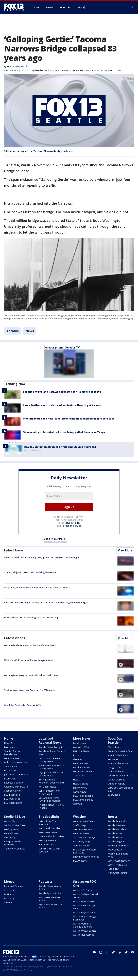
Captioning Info (12, 790)
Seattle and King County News (52, 753)
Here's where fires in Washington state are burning (31, 617)
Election (77, 759)
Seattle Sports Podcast (51, 893)
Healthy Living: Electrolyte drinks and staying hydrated (60, 446)
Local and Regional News (50, 740)
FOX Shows (10, 770)
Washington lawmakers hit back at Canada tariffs (30, 645)
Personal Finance (13, 886)
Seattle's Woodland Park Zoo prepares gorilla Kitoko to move (62, 391)
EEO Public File (12, 798)
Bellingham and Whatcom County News (51, 781)
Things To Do (115, 767)
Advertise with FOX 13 (16, 786)
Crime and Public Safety (51, 836)
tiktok (113, 952)
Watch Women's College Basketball (83, 925)
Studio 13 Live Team (15, 825)
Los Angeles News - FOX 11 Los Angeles (49, 799)
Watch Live (113, 747)
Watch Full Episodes (49, 828)
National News (81, 751)
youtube (94, 952)
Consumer (78, 775)
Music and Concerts (84, 771)
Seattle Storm (115, 833)
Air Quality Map (81, 841)
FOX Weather (80, 860)
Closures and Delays (84, 837)
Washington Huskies (119, 845)
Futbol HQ (113, 868)
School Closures (116, 779)
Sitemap (77, 803)
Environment (80, 787)
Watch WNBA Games (84, 930)
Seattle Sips (10, 837)
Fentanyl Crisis (46, 844)
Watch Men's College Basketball (84, 918)
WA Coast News (47, 786)
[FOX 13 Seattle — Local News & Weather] (15, 7)
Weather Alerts (81, 833)
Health (76, 779)
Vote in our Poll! (54, 539)
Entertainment (81, 763)
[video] (125, 648)
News (29, 331)
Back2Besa (114, 794)
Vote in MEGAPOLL (118, 755)
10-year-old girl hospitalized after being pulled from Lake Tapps (64, 432)
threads (120, 952)
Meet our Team (12, 758)
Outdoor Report (116, 783)
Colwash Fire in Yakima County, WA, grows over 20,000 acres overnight (41, 557)
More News (81, 738)
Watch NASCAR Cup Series (84, 907)
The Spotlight (49, 816)
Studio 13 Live (14, 816)
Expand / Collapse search (132, 7)
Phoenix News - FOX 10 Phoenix (51, 806)
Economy (9, 898)
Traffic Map (79, 825)
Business (9, 894)
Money (9, 881)
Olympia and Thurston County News (51, 774)
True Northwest (116, 771)
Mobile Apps (11, 747)
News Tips (9, 743)
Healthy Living (80, 783)
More (81, 7)
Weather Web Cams (84, 821)
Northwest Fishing (117, 872)
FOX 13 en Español (83, 795)
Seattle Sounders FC (119, 829)
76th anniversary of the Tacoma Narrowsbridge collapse (38, 151)
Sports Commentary (119, 860)
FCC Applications (13, 802)
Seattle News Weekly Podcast (50, 888)
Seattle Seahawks (117, 821)
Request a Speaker (14, 782)
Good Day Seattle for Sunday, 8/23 (22, 705)
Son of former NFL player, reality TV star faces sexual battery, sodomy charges (46, 602)
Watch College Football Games (85, 896)
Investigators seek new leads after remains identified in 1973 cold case (68, 418)
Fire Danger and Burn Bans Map (84, 851)
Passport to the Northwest (12, 843)
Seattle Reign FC (116, 841)
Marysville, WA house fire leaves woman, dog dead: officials (36, 587)
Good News (79, 791)
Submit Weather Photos (121, 775)
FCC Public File (12, 794)
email (132, 952)
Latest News (13, 550)
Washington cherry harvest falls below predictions (31, 675)
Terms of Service (71, 525)
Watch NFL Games (83, 890)
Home (8, 738)
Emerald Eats (11, 833)
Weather (79, 816)
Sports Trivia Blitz (117, 864)
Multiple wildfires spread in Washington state (28, 660)
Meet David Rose (48, 832)
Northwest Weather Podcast (49, 899)
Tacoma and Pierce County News (49, 760)
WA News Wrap (81, 747)
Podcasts (45, 881)
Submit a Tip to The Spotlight (49, 850)
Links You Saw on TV (15, 762)
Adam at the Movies (119, 763)
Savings (8, 902)
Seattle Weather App (84, 829)
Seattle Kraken (115, 837)
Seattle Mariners (116, 825)
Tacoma (24, 70)
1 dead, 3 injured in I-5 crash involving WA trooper (31, 572)
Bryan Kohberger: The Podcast (50, 906)
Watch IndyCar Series (84, 912)
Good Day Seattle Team (121, 751)
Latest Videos (14, 638)
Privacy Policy (72, 522)
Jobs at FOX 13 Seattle (16, 774)
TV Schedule (10, 766)
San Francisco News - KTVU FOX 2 (50, 792)
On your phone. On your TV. (62, 347)
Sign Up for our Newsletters (12, 753)
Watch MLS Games (83, 934)
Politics (77, 755)
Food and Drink (81, 767)
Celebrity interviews (14, 848)
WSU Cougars (115, 849)
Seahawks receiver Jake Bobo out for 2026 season (30, 690)
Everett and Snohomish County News (51, 767)
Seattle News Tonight (50, 747)
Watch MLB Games (83, 901)
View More (125, 550)
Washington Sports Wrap (118, 855)
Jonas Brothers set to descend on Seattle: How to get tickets (62, 405)
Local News (79, 743)
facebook (107, 952)
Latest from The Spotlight (47, 823)
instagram (100, 952)
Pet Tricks (113, 759)
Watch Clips (10, 821)
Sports (112, 816)
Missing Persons (47, 840)
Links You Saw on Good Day (120, 789)
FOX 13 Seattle (11, 70)
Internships (10, 778)
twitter (126, 952)
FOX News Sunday (83, 799)
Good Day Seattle (115, 740)
